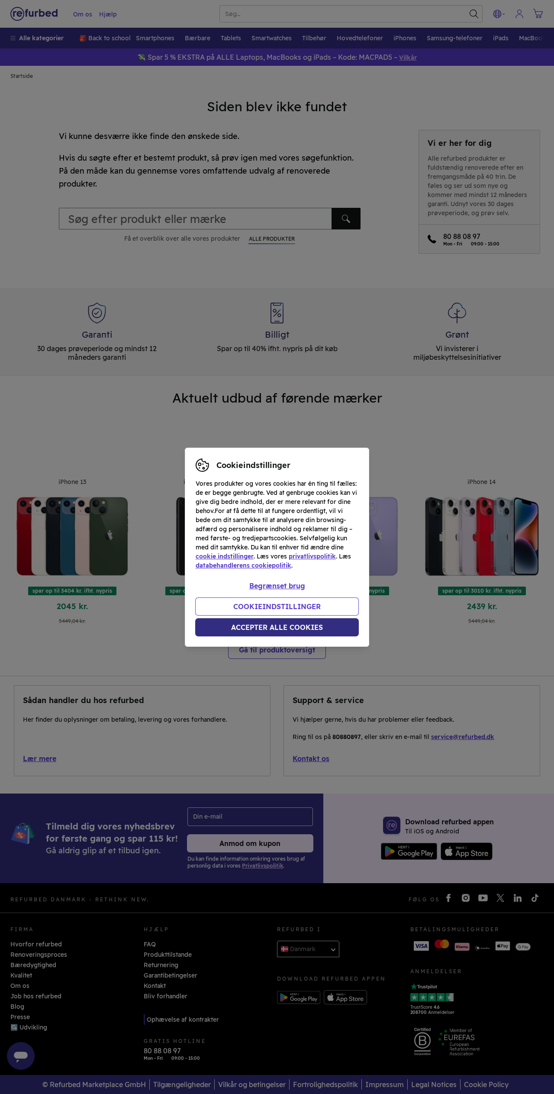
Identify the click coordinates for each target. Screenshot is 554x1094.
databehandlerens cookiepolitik (243, 565)
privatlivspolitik (312, 556)
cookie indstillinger (225, 556)
